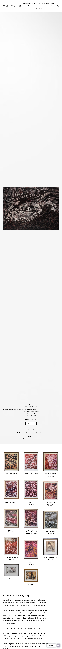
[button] (42, 6)
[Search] (58, 6)
